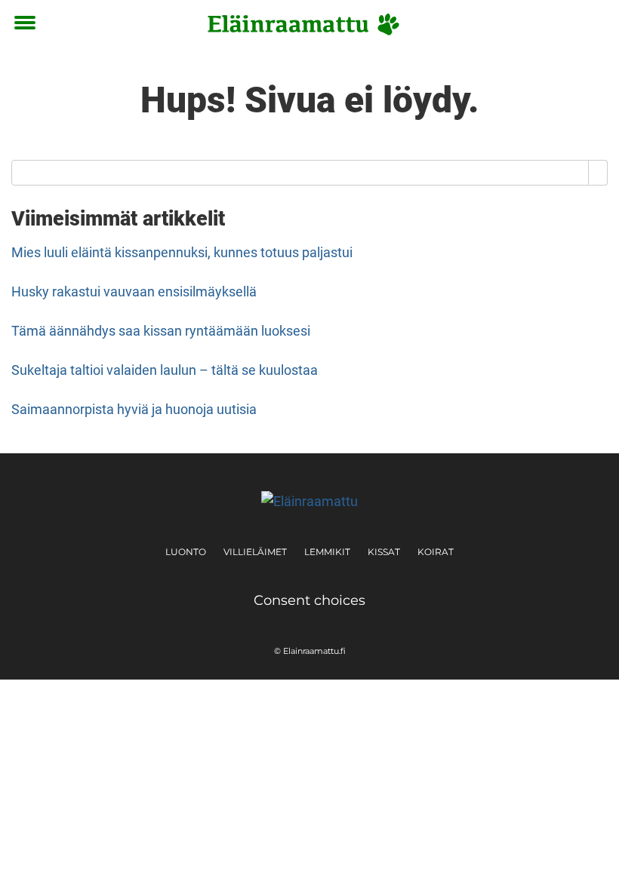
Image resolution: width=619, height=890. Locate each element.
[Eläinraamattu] (304, 24)
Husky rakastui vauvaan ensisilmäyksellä (134, 291)
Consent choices (309, 600)
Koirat (435, 551)
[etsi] (593, 23)
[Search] (598, 173)
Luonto (185, 551)
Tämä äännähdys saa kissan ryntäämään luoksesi (160, 331)
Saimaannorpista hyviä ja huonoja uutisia (134, 409)
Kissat (384, 551)
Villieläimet (255, 551)
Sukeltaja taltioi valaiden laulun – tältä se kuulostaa (164, 370)
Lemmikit (327, 551)
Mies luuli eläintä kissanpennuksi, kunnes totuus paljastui (182, 252)
